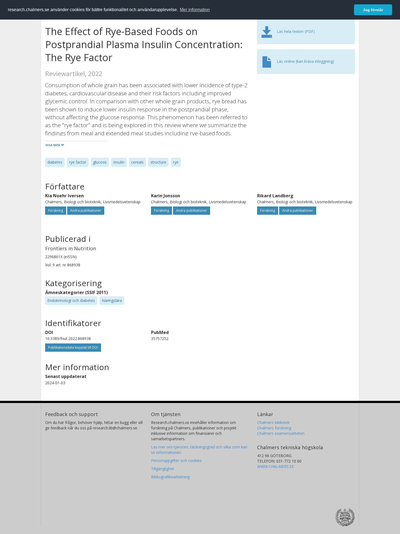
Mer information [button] (195, 9)
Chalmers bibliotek (273, 422)
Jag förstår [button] (373, 10)
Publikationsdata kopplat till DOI (73, 347)
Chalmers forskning (274, 427)
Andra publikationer (85, 210)
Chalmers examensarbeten (280, 433)
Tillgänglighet (162, 468)
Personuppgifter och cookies (176, 460)
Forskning (55, 210)
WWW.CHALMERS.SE (275, 466)
